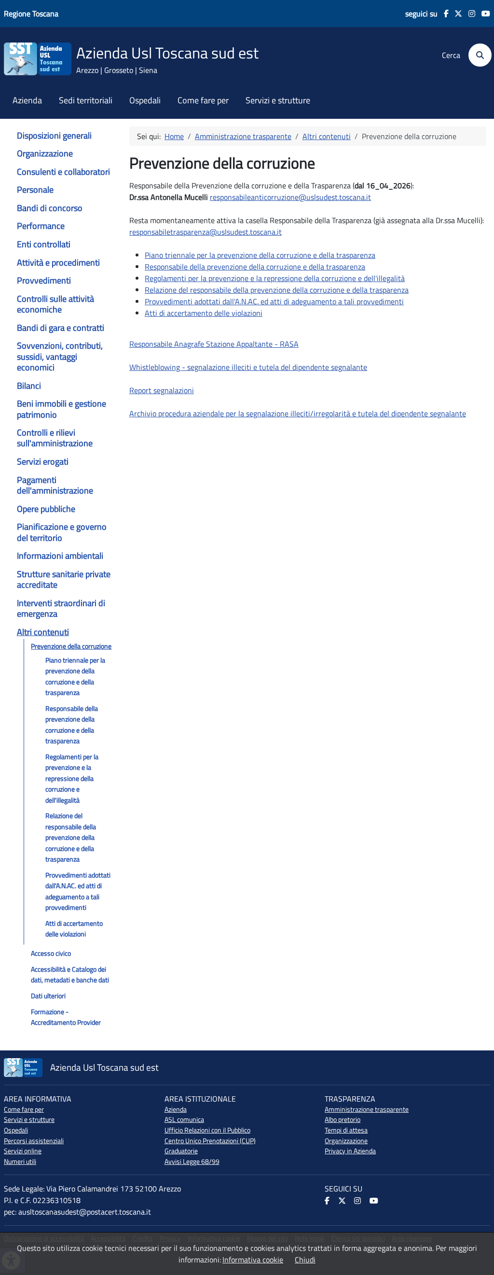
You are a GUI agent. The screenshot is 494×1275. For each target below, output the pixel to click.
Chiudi (305, 1259)
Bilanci (29, 385)
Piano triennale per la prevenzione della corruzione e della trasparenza (75, 676)
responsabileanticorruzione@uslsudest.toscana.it (290, 197)
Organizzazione (45, 153)
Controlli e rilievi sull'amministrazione (55, 438)
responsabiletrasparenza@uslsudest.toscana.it (205, 232)
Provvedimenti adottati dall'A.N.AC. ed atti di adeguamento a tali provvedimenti (77, 891)
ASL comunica (184, 1119)
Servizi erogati (43, 461)
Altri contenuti (43, 631)
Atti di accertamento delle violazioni (74, 928)
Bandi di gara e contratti (60, 327)
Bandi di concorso (49, 207)
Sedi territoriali (85, 100)
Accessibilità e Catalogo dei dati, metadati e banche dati (70, 974)
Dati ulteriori (48, 996)
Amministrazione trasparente (367, 1109)
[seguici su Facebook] (443, 13)
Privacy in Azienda (350, 1151)
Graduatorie (181, 1151)
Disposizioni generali (54, 135)
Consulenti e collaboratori (63, 171)
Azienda (27, 100)
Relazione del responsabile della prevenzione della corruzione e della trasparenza (70, 837)
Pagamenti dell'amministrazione (55, 485)
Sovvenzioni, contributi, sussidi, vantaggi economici (60, 356)
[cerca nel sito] (477, 55)
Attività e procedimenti (58, 262)
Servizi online (22, 1151)
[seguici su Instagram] (468, 13)
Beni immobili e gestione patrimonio (61, 409)
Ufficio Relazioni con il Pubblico (207, 1130)
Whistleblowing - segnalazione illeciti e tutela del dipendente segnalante (248, 367)
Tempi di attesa (346, 1130)
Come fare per (203, 100)
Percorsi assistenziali (34, 1140)
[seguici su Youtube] (482, 13)
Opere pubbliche (46, 508)
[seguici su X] (456, 13)
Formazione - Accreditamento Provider (66, 1017)
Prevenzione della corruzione (71, 646)
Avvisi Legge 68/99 (192, 1161)
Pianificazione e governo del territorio (62, 532)
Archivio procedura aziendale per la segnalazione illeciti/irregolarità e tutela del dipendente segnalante (297, 413)
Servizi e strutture (278, 100)
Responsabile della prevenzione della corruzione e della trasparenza (71, 724)
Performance (41, 225)
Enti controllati (43, 244)
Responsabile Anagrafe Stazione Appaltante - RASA (214, 344)
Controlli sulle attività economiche (55, 304)
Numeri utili (20, 1161)
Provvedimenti (44, 280)
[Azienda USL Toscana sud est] (37, 58)
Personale (35, 189)
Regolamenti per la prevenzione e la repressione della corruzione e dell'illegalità (71, 778)
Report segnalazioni (161, 390)
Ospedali (145, 100)
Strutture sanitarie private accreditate (63, 579)
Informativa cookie (252, 1259)
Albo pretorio (342, 1119)
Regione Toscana (31, 13)
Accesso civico (51, 953)
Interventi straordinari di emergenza (61, 608)
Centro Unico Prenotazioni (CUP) (210, 1140)
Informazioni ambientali (60, 555)
